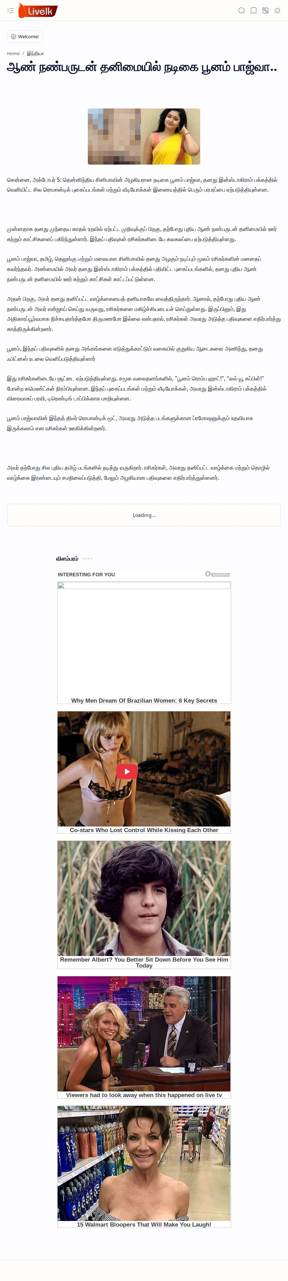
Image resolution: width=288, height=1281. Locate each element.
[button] (10, 10)
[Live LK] (38, 11)
